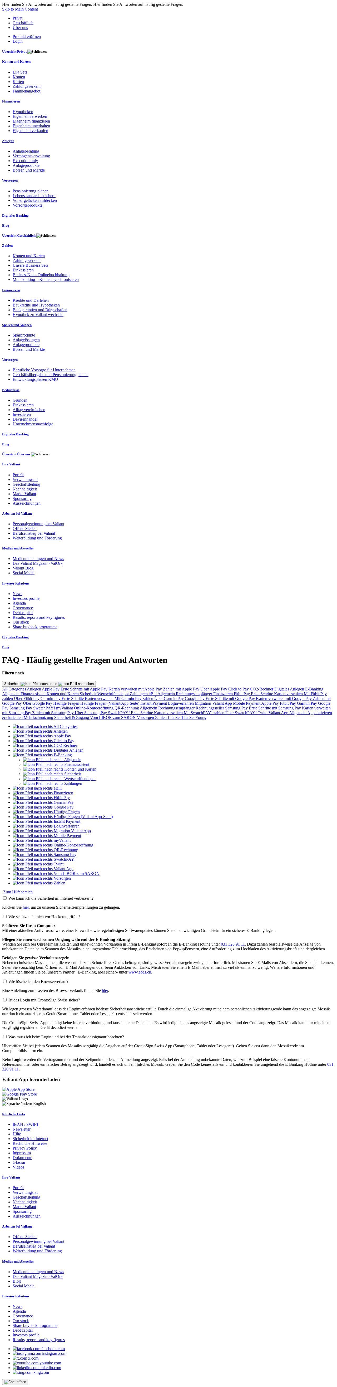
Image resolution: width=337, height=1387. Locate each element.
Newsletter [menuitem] (22, 1129)
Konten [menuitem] (19, 77)
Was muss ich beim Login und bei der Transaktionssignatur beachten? (66, 1037)
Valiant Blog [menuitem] (23, 568)
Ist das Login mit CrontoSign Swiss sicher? (44, 1000)
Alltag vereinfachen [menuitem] (29, 409)
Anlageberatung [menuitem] (26, 151)
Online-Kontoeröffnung (94, 708)
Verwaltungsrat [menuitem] (25, 479)
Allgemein (11, 694)
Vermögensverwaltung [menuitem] (31, 156)
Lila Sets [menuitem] (20, 72)
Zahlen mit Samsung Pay (53, 712)
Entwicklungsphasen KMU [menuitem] (35, 379)
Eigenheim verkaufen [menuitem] (30, 130)
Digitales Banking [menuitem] (15, 215)
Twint (263, 712)
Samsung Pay (21, 708)
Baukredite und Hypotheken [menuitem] (36, 305)
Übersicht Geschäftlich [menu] (19, 235)
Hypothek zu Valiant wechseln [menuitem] (38, 314)
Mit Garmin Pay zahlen (134, 698)
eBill (153, 694)
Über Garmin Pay (169, 698)
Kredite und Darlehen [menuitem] (31, 300)
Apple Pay (51, 689)
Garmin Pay (51, 698)
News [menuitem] (17, 593)
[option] (45, 726)
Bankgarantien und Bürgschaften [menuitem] (40, 310)
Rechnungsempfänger (194, 694)
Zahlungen (139, 694)
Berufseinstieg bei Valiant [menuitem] (34, 533)
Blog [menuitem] (5, 225)
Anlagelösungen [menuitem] (26, 340)
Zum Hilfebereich (18, 892)
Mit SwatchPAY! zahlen (204, 712)
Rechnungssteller (210, 708)
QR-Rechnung (127, 708)
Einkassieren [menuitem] (23, 270)
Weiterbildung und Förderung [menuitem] (37, 538)
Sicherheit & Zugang (72, 717)
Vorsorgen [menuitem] (10, 180)
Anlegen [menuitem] (8, 141)
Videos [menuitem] (18, 1167)
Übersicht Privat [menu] (14, 51)
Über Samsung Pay (91, 712)
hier (26, 907)
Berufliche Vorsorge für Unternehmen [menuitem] (44, 370)
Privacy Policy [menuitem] (25, 1148)
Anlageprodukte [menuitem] (26, 165)
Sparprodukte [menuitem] (24, 335)
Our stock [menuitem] (21, 622)
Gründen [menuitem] (20, 400)
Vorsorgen (146, 717)
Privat (17, 18)
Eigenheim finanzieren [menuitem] (31, 121)
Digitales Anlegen (289, 689)
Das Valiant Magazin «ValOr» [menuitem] (38, 563)
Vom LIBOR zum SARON (113, 717)
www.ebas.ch (139, 972)
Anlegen (34, 689)
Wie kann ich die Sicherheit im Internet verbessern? (50, 898)
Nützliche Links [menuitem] (13, 1114)
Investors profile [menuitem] (26, 598)
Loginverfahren (181, 703)
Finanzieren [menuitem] (11, 101)
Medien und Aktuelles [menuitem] (18, 548)
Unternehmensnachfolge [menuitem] (33, 424)
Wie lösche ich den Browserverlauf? (38, 981)
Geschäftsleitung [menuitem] (26, 484)
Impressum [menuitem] (22, 1153)
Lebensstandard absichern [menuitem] (34, 195)
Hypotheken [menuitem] (23, 111)
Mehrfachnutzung (39, 717)
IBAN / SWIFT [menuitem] (26, 1124)
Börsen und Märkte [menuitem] (29, 170)
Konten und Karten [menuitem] (16, 62)
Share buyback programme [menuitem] (35, 627)
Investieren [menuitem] (22, 414)
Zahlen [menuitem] (7, 245)
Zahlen (161, 717)
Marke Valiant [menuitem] (24, 493)
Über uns (20, 27)
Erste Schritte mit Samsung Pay (275, 708)
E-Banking (314, 689)
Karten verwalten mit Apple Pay (135, 689)
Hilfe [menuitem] (17, 1134)
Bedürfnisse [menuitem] (10, 390)
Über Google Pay (38, 703)
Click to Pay (239, 689)
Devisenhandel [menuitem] (25, 419)
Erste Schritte (262, 694)
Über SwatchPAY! (241, 712)
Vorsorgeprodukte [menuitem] (27, 205)
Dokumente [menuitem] (22, 1157)
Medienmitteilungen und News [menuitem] (38, 558)
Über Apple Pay (214, 689)
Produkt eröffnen (27, 36)
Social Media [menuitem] (23, 573)
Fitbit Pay (242, 694)
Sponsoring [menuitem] (22, 498)
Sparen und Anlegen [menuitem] (17, 325)
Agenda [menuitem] (19, 603)
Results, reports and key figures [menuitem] (39, 617)
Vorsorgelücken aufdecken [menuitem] (35, 200)
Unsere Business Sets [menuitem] (30, 265)
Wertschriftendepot (113, 694)
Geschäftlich (23, 23)
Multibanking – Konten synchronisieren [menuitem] (46, 279)
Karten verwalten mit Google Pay (284, 698)
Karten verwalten (289, 694)
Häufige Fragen (66, 703)
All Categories (14, 689)
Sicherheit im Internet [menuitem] (30, 1138)
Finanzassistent (34, 694)
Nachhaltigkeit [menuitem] (25, 489)
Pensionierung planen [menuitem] (30, 191)
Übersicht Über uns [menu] (16, 454)
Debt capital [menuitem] (23, 612)
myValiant (65, 708)
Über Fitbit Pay (27, 698)
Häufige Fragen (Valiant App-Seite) (110, 703)
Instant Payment (154, 703)
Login (18, 41)
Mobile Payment (247, 703)
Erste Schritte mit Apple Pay (84, 689)
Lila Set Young (194, 717)
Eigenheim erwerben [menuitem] (30, 116)
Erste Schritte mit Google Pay (231, 698)
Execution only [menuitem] (25, 160)
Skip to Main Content (20, 9)
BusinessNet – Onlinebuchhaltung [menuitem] (41, 274)
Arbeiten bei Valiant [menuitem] (17, 513)
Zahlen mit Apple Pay (181, 689)
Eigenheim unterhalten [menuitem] (31, 126)
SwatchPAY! (44, 708)
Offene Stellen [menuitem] (25, 528)
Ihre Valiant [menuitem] (11, 464)
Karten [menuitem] (18, 81)
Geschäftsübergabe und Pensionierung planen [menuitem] (50, 374)
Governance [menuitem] (23, 608)
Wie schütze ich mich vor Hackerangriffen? (44, 916)
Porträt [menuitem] (18, 475)
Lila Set (175, 717)
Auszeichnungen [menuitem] (27, 503)
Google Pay (195, 698)
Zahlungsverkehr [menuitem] (27, 86)
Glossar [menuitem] (19, 1162)
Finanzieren (223, 694)
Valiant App (279, 712)
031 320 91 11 (233, 944)
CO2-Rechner (262, 689)
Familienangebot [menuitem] (26, 91)
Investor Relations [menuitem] (15, 583)
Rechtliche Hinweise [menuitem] (30, 1143)
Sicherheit (12, 684)
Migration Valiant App (214, 703)
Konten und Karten (63, 694)
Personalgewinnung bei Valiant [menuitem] (38, 524)
